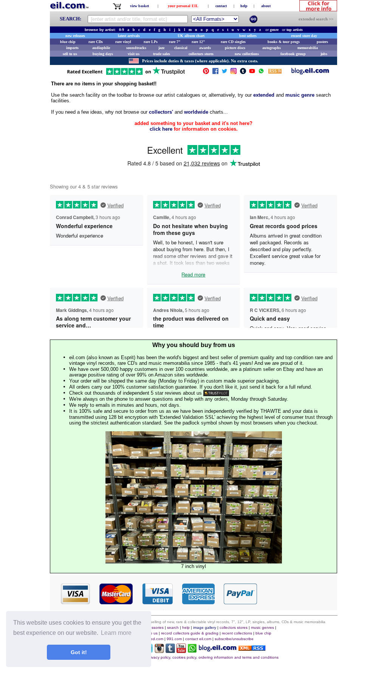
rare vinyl (123, 42)
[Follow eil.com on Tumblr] (170, 651)
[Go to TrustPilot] (126, 74)
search (173, 627)
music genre (299, 95)
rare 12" (198, 42)
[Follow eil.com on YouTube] (181, 651)
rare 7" (175, 42)
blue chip (68, 42)
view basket (139, 6)
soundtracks (136, 48)
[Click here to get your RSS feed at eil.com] (275, 72)
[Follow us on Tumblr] (243, 73)
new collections (247, 54)
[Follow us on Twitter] (224, 73)
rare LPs (151, 42)
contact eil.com (198, 639)
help (244, 6)
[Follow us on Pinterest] (206, 73)
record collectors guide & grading (189, 633)
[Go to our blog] (310, 72)
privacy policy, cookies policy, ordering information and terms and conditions (213, 657)
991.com (174, 639)
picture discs (235, 48)
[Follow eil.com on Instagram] (159, 651)
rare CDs (95, 42)
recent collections (237, 633)
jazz (161, 48)
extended (263, 95)
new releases (75, 36)
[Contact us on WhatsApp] (261, 73)
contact (221, 6)
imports (72, 48)
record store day (304, 36)
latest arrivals (129, 36)
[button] (297, 593)
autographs (271, 48)
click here (161, 129)
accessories (153, 627)
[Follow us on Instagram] (234, 73)
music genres (262, 627)
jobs (323, 54)
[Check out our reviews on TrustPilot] (216, 393)
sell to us (70, 54)
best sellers (248, 36)
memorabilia (307, 48)
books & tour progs (284, 42)
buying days (103, 54)
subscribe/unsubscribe (234, 639)
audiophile (101, 48)
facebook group (293, 54)
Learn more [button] (116, 633)
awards (205, 48)
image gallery (204, 627)
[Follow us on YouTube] (252, 73)
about (266, 6)
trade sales (161, 54)
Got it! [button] (79, 652)
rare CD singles (233, 42)
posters (322, 42)
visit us (133, 54)
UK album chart (191, 36)
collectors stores (201, 54)
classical (180, 48)
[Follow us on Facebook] (215, 73)
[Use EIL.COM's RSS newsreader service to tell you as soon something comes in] (251, 648)
